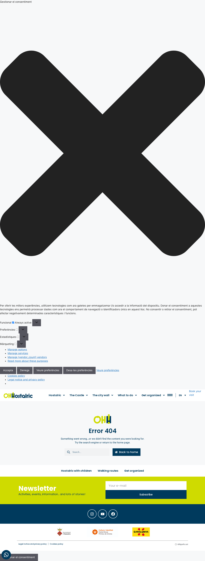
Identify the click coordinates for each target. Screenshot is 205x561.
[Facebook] (113, 513)
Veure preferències (47, 370)
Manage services (18, 353)
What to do (125, 395)
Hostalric (55, 395)
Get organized (151, 395)
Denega (24, 370)
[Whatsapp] (6, 554)
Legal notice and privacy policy (26, 379)
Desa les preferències (79, 370)
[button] (102, 154)
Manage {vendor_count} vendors (27, 357)
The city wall (100, 395)
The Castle (76, 395)
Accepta (8, 370)
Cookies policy (16, 375)
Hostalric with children (76, 471)
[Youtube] (102, 513)
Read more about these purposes (28, 360)
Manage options (17, 349)
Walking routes (108, 471)
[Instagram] (91, 513)
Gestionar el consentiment (19, 557)
